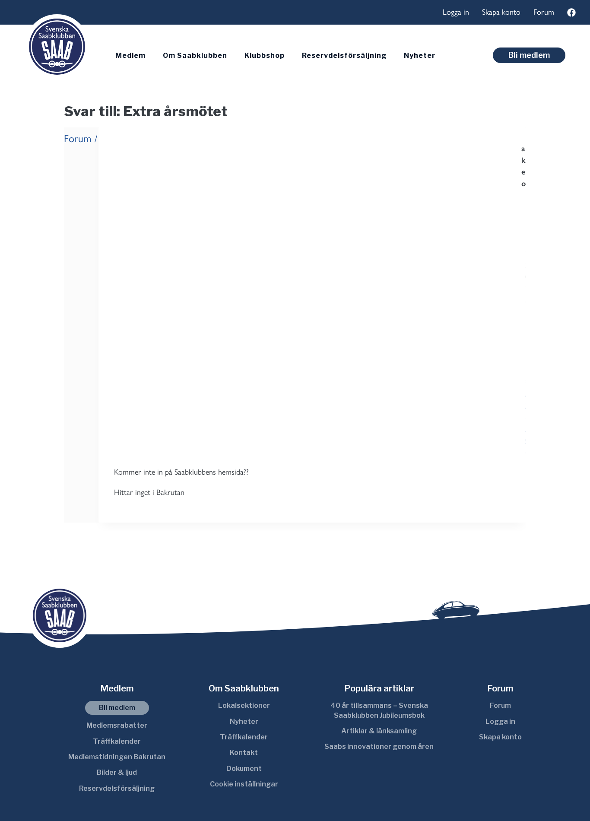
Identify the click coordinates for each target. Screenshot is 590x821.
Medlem (130, 55)
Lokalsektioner (244, 705)
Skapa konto (501, 12)
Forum (543, 12)
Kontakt (244, 752)
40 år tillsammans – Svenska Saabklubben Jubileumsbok (379, 710)
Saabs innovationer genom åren (379, 746)
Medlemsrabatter (116, 725)
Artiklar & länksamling (379, 731)
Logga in (456, 12)
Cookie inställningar (244, 784)
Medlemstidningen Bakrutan (116, 757)
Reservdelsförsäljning (344, 55)
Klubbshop (264, 55)
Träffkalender (117, 741)
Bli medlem (529, 55)
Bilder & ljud (117, 772)
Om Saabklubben (195, 55)
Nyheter (419, 55)
